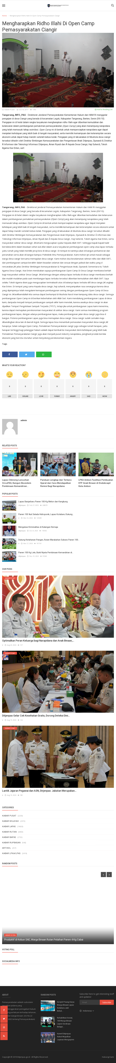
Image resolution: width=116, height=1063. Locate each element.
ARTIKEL (6, 847)
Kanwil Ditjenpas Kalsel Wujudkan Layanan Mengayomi (65, 1037)
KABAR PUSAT (9, 110)
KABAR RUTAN (9, 831)
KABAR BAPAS (9, 837)
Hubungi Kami (108, 1057)
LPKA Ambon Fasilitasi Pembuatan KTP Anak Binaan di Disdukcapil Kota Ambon (96, 483)
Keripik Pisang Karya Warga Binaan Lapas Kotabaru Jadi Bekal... (65, 1006)
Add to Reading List (104, 109)
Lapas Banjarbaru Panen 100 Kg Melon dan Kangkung (43, 501)
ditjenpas (22, 505)
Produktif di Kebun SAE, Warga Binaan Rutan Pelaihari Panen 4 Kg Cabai (43, 939)
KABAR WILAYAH (10, 820)
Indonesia (87, 1010)
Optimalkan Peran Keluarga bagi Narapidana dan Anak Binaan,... (38, 640)
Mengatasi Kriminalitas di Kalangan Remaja (38, 527)
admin (24, 420)
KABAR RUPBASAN (11, 842)
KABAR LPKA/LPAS (11, 853)
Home (4, 16)
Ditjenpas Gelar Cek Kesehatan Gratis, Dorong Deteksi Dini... (36, 715)
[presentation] (103, 874)
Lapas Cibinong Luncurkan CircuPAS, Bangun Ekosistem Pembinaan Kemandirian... (16, 483)
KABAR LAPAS (9, 826)
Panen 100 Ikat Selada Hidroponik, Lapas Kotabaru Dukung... (46, 514)
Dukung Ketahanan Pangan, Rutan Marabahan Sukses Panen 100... (48, 540)
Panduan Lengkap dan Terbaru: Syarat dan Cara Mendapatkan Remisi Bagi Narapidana (56, 483)
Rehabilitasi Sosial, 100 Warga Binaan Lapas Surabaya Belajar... (65, 1022)
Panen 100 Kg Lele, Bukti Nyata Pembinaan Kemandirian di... (45, 552)
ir (19, 518)
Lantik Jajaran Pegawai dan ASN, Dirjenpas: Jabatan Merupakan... (39, 790)
